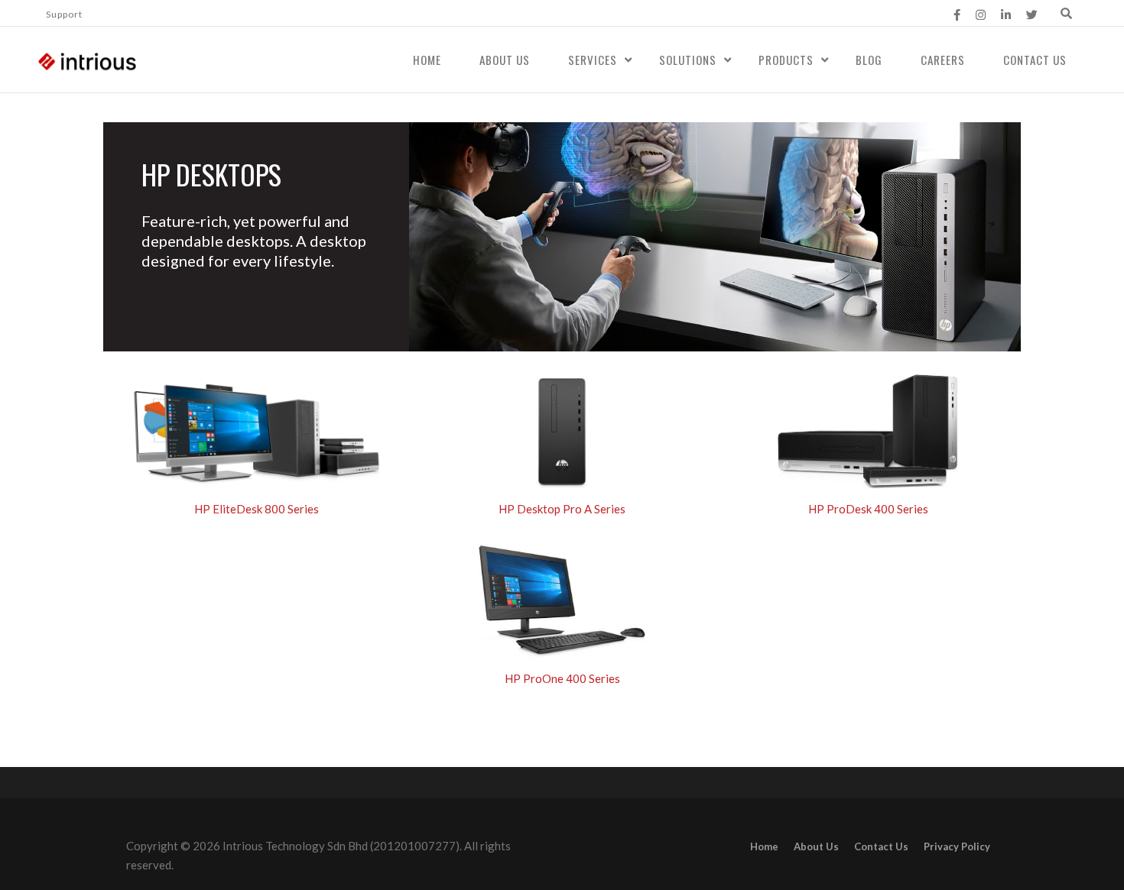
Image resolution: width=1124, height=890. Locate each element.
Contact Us (1035, 59)
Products (786, 59)
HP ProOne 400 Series (562, 678)
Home (427, 59)
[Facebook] (956, 15)
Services (592, 59)
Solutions (687, 59)
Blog (869, 59)
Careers (943, 59)
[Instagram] (981, 15)
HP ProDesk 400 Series (868, 509)
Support (64, 14)
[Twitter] (1032, 15)
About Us (504, 59)
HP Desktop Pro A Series (562, 509)
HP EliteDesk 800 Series (256, 509)
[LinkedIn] (1006, 15)
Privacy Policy (957, 846)
